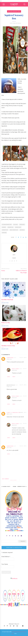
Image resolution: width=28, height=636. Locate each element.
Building (16, 224)
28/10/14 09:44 (9, 414)
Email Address (5, 556)
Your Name (4, 564)
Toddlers (4, 232)
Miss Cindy (15, 368)
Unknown (10, 357)
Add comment (5, 478)
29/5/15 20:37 (14, 397)
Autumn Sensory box (14, 11)
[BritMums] (14, 578)
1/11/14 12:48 (9, 447)
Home (14, 486)
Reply (25, 357)
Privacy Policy (14, 624)
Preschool (22, 224)
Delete (21, 357)
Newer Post (22, 486)
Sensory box (18, 227)
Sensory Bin (10, 227)
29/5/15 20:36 (14, 370)
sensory (4, 227)
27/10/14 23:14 (9, 386)
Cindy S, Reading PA (13, 412)
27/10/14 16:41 (9, 359)
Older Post (6, 486)
